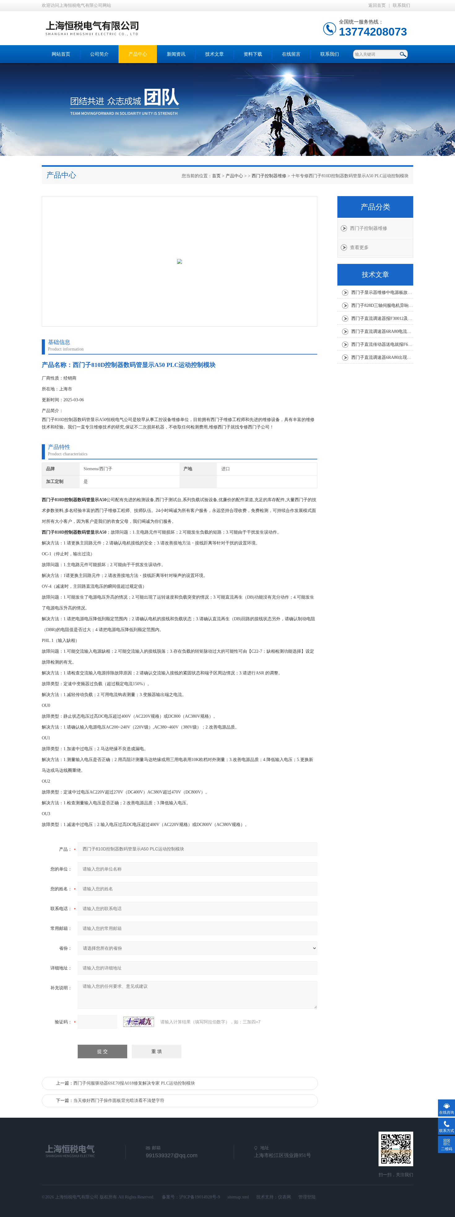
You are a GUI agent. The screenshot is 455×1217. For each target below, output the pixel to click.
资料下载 (253, 54)
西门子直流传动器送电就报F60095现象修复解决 (382, 344)
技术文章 (214, 54)
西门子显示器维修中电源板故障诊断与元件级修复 (382, 292)
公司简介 (99, 54)
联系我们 (401, 5)
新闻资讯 (176, 54)
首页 (216, 176)
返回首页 (377, 5)
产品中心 (137, 54)
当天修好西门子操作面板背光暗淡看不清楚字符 (118, 1100)
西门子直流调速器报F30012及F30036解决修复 (382, 318)
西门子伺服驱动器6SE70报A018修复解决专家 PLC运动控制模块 (134, 1083)
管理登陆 (307, 1197)
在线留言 (291, 54)
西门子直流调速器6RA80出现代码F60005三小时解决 (382, 357)
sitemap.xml (238, 1197)
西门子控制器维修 (269, 176)
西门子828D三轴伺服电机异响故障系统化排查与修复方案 (382, 305)
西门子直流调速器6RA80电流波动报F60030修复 (382, 331)
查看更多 (359, 247)
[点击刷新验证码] (138, 1022)
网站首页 (61, 54)
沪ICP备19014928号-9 (199, 1197)
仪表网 (284, 1197)
